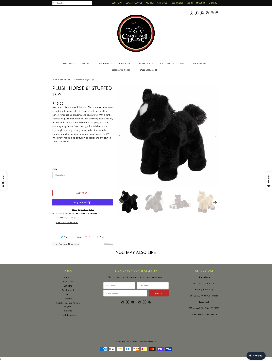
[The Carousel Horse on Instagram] (212, 13)
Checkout (213, 3)
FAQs (68, 294)
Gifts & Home (200, 63)
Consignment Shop (121, 70)
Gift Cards (162, 3)
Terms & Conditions (68, 315)
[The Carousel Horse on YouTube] (202, 13)
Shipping (68, 298)
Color (55, 169)
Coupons (68, 285)
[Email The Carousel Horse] (217, 13)
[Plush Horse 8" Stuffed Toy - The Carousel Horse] (168, 136)
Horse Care (165, 63)
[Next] (215, 136)
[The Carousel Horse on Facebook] (196, 13)
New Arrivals (69, 63)
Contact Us (117, 3)
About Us (68, 277)
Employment (68, 290)
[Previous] (121, 136)
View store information (67, 222)
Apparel (86, 63)
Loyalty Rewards (134, 3)
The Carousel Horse (130, 341)
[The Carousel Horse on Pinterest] (207, 13)
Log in (190, 3)
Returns (68, 310)
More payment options (83, 209)
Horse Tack (145, 63)
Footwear (104, 63)
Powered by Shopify (148, 341)
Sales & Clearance (149, 70)
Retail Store (68, 281)
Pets (182, 63)
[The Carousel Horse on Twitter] (191, 13)
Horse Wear (124, 63)
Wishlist (150, 3)
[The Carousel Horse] (136, 33)
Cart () (201, 3)
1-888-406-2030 (177, 3)
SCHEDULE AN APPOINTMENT (204, 295)
